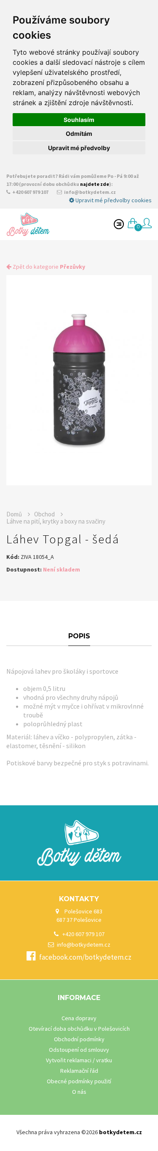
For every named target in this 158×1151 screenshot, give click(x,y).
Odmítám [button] (79, 133)
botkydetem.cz (120, 1132)
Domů (14, 514)
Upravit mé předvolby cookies (113, 200)
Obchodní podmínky (79, 1039)
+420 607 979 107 (29, 192)
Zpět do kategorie (48, 266)
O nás (79, 1091)
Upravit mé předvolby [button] (79, 147)
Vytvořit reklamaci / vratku (79, 1060)
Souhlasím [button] (79, 119)
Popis (79, 636)
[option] (79, 380)
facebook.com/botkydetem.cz (85, 957)
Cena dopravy (79, 1018)
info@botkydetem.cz (89, 192)
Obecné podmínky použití (79, 1081)
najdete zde (94, 184)
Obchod (45, 514)
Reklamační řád (79, 1070)
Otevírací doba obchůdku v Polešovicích (79, 1028)
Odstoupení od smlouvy (79, 1049)
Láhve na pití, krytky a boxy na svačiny (55, 521)
